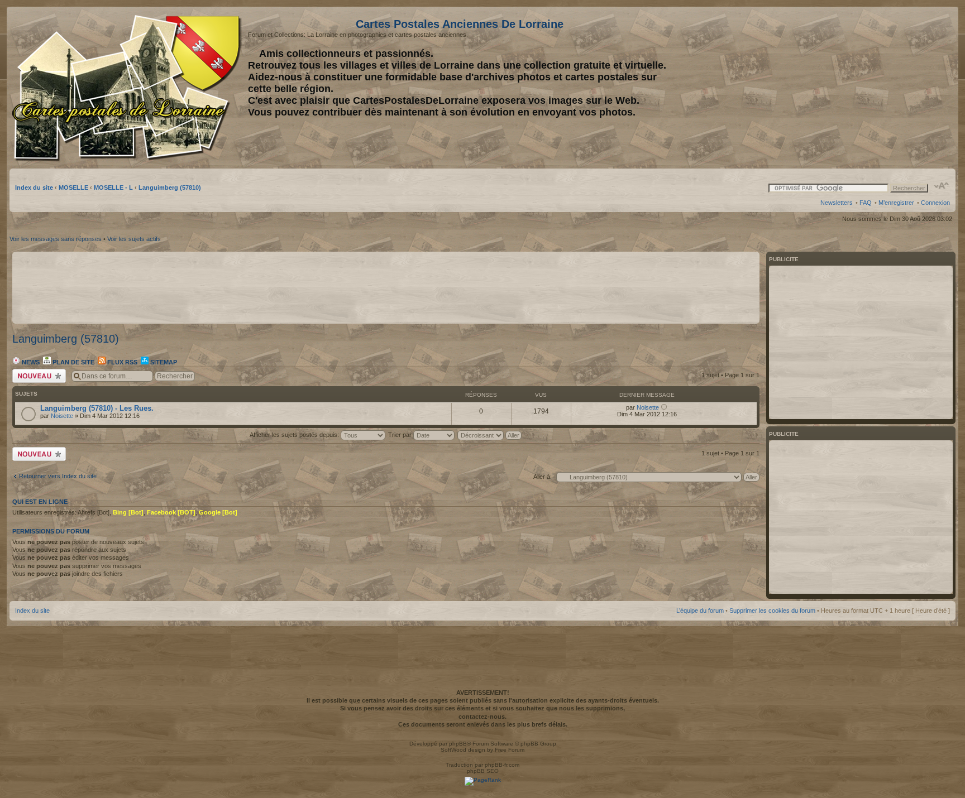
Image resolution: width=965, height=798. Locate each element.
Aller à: (542, 476)
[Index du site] (128, 88)
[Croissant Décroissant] (490, 434)
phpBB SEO (483, 771)
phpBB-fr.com (502, 765)
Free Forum (509, 750)
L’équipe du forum (700, 610)
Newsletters (836, 202)
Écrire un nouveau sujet (37, 375)
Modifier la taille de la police (942, 186)
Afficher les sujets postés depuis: (295, 434)
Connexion (935, 202)
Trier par (400, 434)
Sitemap (163, 362)
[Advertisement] (862, 87)
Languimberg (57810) (169, 187)
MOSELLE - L (113, 187)
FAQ (865, 202)
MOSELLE (73, 187)
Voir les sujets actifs (134, 238)
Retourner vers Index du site (58, 476)
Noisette (62, 415)
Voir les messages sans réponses (55, 238)
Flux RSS (121, 362)
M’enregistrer (896, 202)
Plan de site (72, 362)
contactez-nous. (482, 716)
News (30, 362)
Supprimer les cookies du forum (772, 610)
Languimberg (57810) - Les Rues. (97, 408)
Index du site (34, 187)
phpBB (458, 744)
